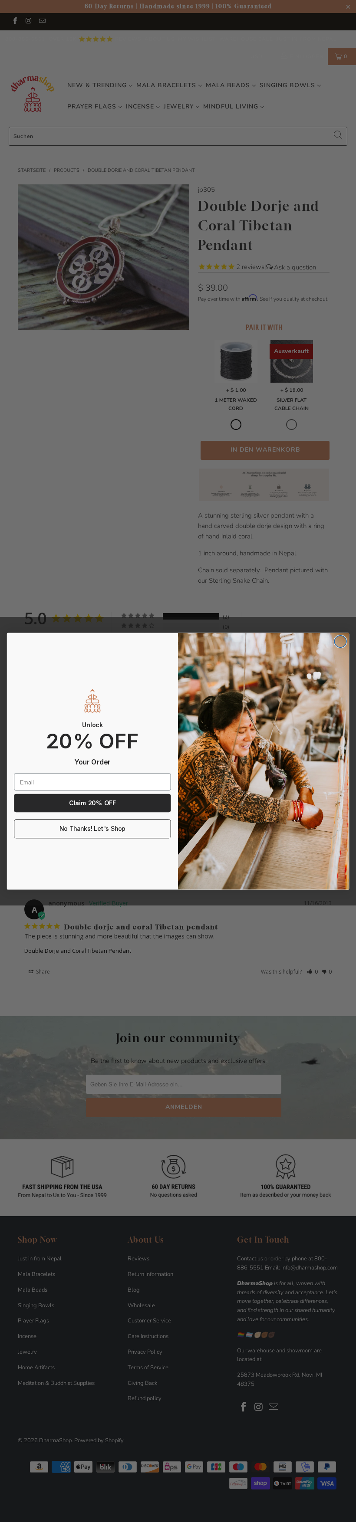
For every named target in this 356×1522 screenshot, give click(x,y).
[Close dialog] (340, 641)
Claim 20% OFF (92, 803)
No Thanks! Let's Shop (92, 828)
